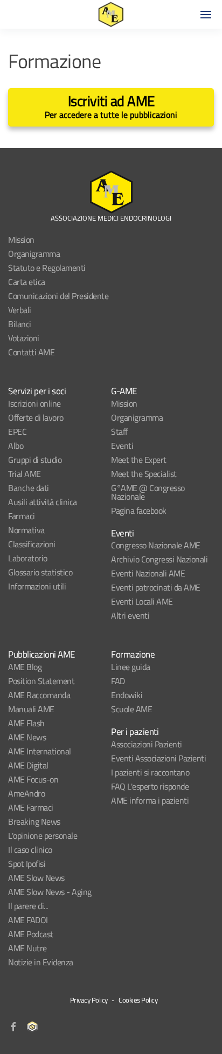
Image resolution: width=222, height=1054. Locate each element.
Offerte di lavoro (36, 417)
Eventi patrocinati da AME (155, 587)
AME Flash (26, 723)
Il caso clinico (30, 849)
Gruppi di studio (34, 459)
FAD (118, 680)
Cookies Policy (138, 1000)
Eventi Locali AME (142, 601)
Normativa (26, 529)
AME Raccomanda (39, 694)
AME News (27, 737)
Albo (15, 445)
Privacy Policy (89, 1000)
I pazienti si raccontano (150, 772)
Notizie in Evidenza (40, 962)
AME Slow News (36, 877)
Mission (21, 239)
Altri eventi (130, 615)
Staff (119, 431)
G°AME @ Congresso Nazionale (148, 492)
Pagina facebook (138, 510)
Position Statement (41, 680)
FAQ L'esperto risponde (150, 786)
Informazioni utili (37, 586)
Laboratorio (27, 558)
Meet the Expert (138, 459)
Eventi (122, 445)
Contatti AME (31, 352)
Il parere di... (28, 905)
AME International (39, 751)
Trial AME (24, 473)
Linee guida (130, 666)
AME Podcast (30, 933)
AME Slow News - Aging (50, 891)
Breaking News (34, 821)
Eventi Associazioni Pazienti (158, 758)
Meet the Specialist (144, 473)
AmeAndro (26, 793)
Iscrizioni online (34, 403)
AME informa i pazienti (150, 800)
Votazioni (23, 338)
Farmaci (21, 515)
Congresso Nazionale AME (155, 545)
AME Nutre (27, 948)
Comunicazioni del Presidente (58, 295)
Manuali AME (31, 708)
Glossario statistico (40, 572)
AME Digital (28, 765)
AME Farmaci (30, 807)
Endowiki (126, 694)
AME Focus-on (33, 779)
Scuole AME (131, 708)
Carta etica (26, 281)
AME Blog (24, 666)
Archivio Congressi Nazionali (159, 559)
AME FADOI (28, 919)
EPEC (17, 431)
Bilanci (19, 323)
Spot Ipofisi (26, 863)
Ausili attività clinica (42, 501)
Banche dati (28, 487)
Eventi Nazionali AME (148, 573)
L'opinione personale (42, 835)
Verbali (19, 309)
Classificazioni (32, 544)
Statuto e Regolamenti (47, 267)
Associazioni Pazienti (146, 744)
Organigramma (34, 253)
